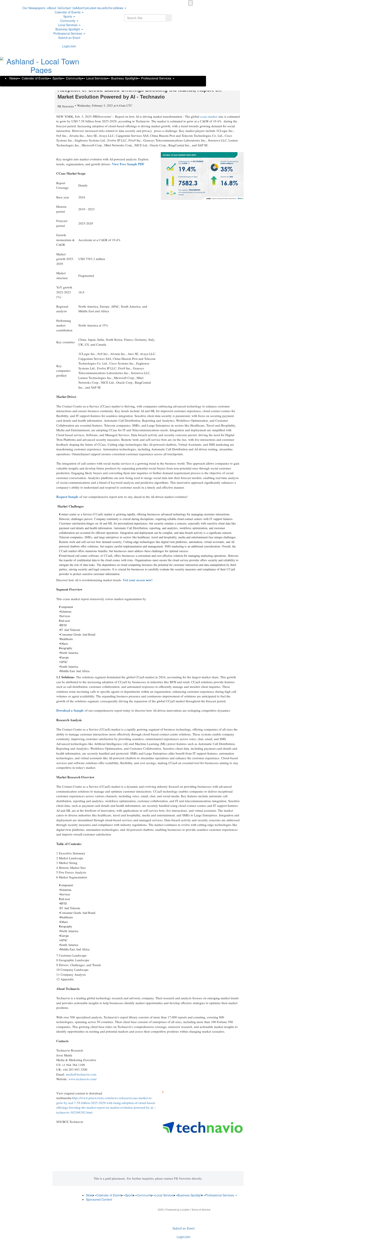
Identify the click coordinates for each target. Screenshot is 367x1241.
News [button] (120, 8)
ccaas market (208, 116)
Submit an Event (69, 37)
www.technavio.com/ (83, 1079)
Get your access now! (137, 580)
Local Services (68, 25)
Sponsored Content (99, 1199)
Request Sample (67, 496)
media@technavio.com (81, 1074)
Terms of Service (200, 1209)
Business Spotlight (68, 29)
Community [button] (68, 20)
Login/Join (69, 46)
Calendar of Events (68, 12)
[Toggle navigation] (190, 3)
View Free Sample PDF (128, 164)
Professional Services (68, 33)
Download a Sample (70, 710)
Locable (184, 1209)
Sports (68, 16)
